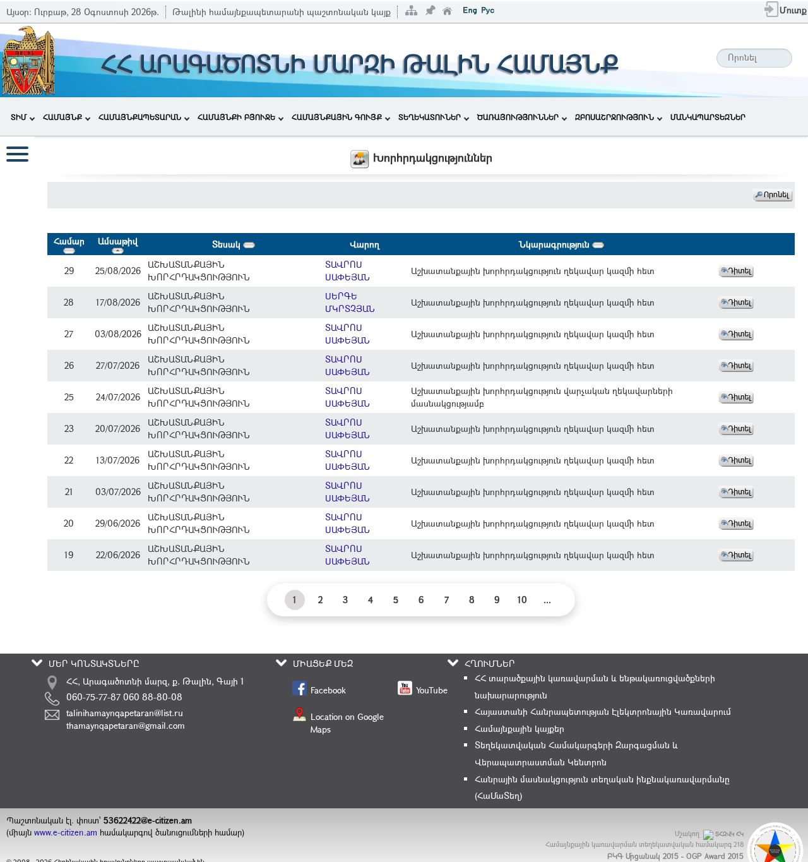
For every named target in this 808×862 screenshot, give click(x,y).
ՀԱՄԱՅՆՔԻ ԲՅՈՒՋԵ (236, 117)
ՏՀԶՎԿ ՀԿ (729, 834)
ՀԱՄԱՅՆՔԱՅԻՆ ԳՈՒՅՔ (337, 117)
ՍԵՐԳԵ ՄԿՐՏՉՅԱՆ (350, 302)
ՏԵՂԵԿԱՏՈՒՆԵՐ (429, 117)
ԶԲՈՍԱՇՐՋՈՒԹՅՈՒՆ (614, 117)
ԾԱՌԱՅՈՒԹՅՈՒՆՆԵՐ (518, 117)
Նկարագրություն (555, 244)
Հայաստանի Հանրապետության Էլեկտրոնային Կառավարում (603, 711)
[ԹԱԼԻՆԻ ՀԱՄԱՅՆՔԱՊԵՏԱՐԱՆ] (28, 59)
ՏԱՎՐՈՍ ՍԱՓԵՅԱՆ (347, 270)
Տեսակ (227, 244)
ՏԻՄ (19, 117)
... (547, 600)
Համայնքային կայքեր (519, 728)
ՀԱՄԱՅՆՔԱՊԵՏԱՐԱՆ (139, 117)
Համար (69, 241)
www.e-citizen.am (65, 832)
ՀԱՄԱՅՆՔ (62, 117)
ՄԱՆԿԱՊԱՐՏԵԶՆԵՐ (708, 117)
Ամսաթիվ (118, 241)
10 (522, 600)
